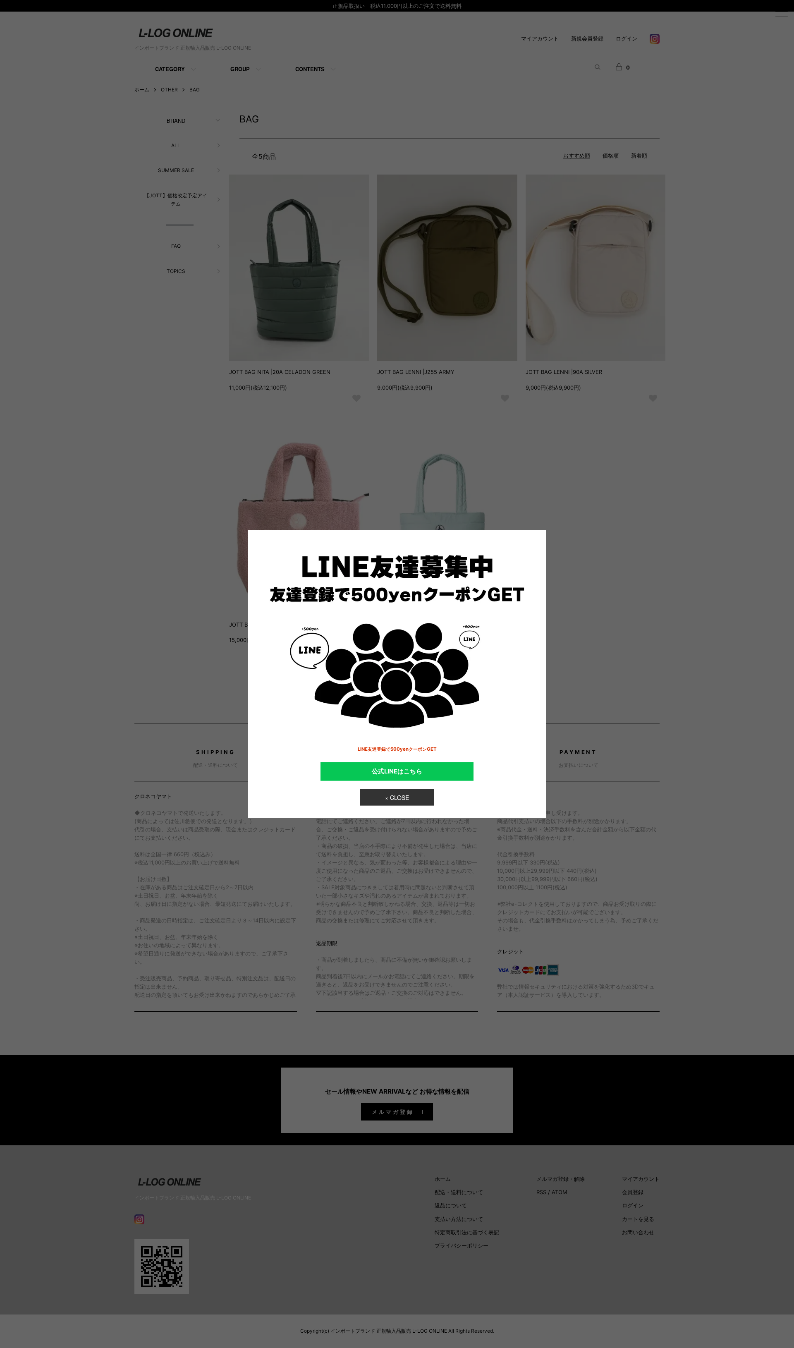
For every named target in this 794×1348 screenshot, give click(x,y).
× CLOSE (397, 797)
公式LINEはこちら (397, 771)
